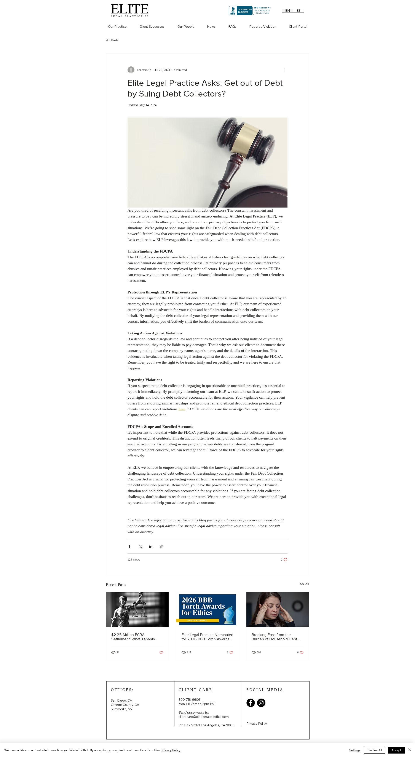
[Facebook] (250, 703)
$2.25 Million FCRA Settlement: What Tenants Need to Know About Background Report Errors (133, 637)
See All (304, 584)
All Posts (112, 40)
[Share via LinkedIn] (151, 546)
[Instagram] (261, 703)
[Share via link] (161, 546)
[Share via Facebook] (130, 546)
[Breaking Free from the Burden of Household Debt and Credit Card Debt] (277, 609)
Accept (396, 750)
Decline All (374, 750)
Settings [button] (354, 750)
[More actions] (284, 69)
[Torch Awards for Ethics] (207, 609)
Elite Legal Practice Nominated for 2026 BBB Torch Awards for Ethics (207, 637)
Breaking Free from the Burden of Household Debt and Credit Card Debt (274, 637)
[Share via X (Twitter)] (140, 546)
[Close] (409, 750)
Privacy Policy (170, 750)
